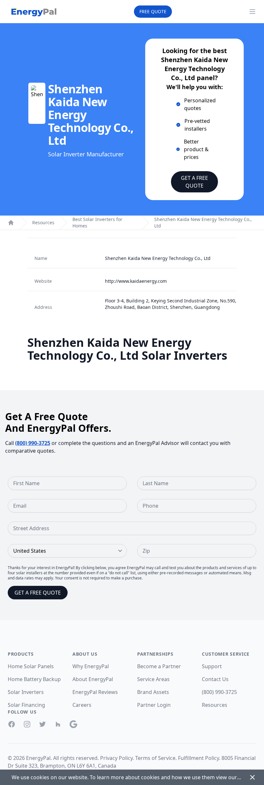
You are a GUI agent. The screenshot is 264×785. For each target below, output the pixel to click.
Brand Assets (153, 692)
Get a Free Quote (194, 181)
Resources (43, 222)
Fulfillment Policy (198, 758)
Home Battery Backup (34, 679)
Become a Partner (159, 666)
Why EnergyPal (90, 666)
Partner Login (154, 704)
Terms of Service (155, 758)
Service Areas (153, 679)
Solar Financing (26, 704)
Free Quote (152, 11)
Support (212, 666)
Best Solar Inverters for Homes (97, 222)
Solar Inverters (26, 692)
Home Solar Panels (31, 666)
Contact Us (215, 679)
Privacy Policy (116, 758)
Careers (81, 704)
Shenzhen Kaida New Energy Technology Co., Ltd (203, 222)
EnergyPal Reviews (95, 692)
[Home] (11, 222)
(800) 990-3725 (32, 443)
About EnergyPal (92, 679)
